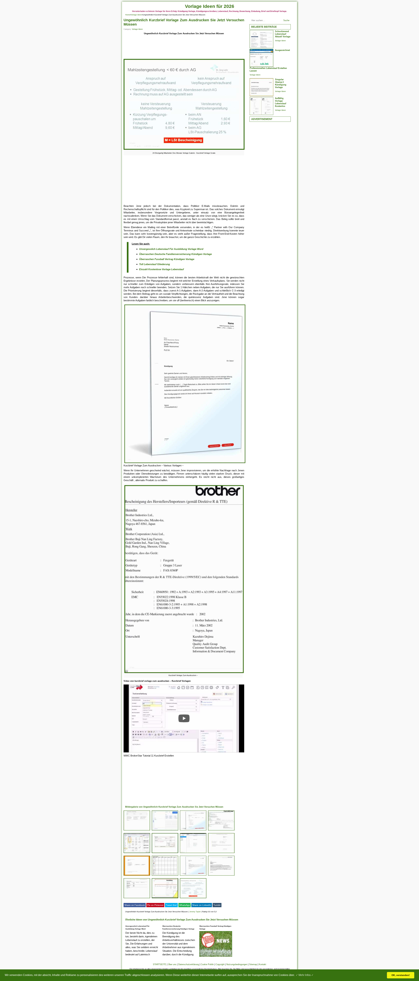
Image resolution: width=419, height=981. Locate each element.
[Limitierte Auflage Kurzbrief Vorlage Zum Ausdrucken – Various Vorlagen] (193, 830)
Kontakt (262, 964)
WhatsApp (184, 905)
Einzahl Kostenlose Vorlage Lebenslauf (161, 269)
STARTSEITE (159, 964)
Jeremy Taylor (195, 912)
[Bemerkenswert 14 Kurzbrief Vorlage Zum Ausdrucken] (137, 875)
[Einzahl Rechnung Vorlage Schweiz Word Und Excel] (165, 853)
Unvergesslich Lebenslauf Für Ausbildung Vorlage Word (171, 249)
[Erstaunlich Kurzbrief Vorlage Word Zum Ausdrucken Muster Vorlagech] (221, 875)
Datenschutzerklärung (188, 964)
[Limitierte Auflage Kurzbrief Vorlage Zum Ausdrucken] (165, 830)
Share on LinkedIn (201, 905)
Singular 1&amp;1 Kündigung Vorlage (280, 83)
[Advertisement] (184, 47)
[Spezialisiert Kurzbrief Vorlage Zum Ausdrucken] (221, 830)
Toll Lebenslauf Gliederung (154, 264)
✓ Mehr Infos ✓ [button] (304, 975)
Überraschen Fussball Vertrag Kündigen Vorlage (166, 259)
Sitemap (253, 964)
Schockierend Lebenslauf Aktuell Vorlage (282, 34)
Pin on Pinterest (155, 905)
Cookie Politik (207, 964)
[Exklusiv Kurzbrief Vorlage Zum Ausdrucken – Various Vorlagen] (193, 875)
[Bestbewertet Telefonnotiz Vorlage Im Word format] (137, 830)
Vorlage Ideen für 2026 (209, 6)
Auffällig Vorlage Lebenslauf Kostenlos (280, 102)
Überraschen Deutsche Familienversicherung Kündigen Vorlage (175, 254)
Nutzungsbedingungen (236, 964)
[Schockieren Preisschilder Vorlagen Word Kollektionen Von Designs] (193, 853)
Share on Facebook (134, 905)
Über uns (172, 964)
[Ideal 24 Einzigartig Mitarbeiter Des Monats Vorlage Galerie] (193, 898)
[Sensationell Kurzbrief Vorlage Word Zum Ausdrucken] (221, 853)
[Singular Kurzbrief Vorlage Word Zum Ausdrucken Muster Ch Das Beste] (137, 898)
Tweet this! (171, 905)
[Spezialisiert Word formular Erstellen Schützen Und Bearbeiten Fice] (137, 853)
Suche (286, 20)
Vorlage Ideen (136, 15)
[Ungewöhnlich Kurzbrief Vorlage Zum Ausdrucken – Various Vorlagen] (165, 875)
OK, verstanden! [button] (401, 975)
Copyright (220, 964)
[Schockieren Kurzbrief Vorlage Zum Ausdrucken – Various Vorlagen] (165, 898)
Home (127, 15)
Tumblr (217, 905)
